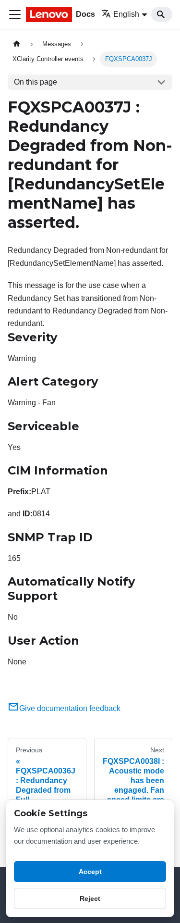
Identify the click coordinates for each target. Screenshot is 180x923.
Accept (90, 871)
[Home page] (17, 44)
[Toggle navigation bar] (15, 14)
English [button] (126, 14)
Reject (90, 898)
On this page (35, 82)
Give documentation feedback (69, 708)
